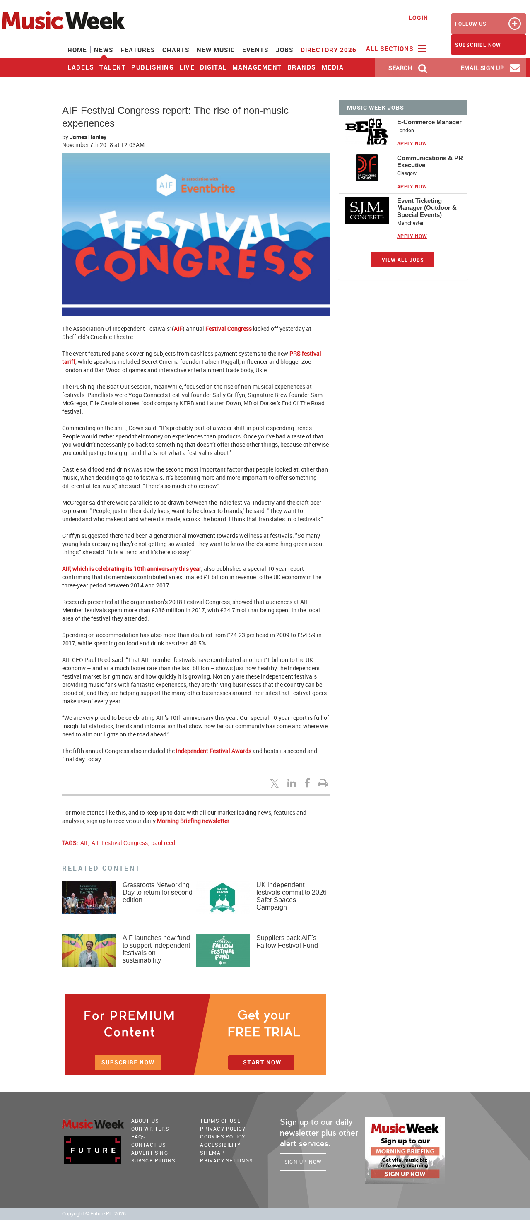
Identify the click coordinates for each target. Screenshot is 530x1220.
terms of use (220, 1120)
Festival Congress (228, 328)
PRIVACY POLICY (223, 1128)
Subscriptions (153, 1160)
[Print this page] (324, 783)
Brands (301, 67)
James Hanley (88, 137)
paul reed (163, 843)
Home (77, 50)
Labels (80, 67)
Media (333, 67)
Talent (112, 67)
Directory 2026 (329, 50)
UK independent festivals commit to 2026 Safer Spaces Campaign (291, 896)
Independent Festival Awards (213, 751)
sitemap (212, 1152)
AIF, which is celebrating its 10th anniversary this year (131, 569)
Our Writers (150, 1128)
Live (187, 67)
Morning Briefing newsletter (193, 821)
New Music (216, 50)
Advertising (149, 1152)
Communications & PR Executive (430, 161)
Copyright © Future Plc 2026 (94, 1213)
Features (137, 50)
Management (257, 67)
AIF (178, 328)
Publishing (152, 67)
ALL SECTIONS (391, 48)
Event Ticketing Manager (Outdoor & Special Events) (427, 207)
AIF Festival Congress (120, 843)
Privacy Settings (226, 1160)
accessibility (220, 1144)
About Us (145, 1120)
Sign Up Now (303, 1161)
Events (255, 50)
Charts (176, 50)
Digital (213, 67)
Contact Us (148, 1144)
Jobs (285, 50)
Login (418, 18)
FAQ (138, 1136)
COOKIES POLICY (222, 1136)
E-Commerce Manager (429, 121)
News (103, 50)
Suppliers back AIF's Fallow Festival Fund (287, 941)
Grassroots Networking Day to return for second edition (158, 892)
